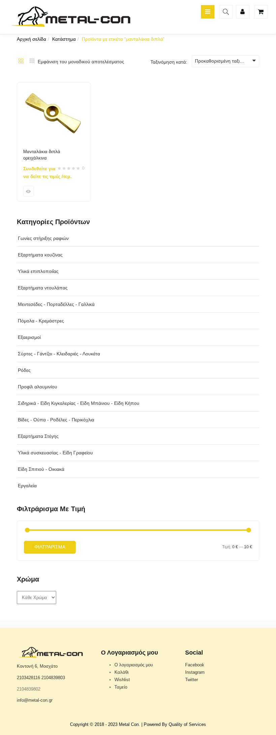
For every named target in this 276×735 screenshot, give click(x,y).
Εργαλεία (27, 485)
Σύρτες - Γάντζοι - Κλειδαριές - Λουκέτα (59, 353)
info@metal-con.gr (35, 700)
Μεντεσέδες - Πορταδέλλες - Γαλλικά (56, 304)
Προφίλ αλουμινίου (37, 386)
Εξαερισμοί (29, 337)
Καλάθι (121, 672)
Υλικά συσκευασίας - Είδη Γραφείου (55, 452)
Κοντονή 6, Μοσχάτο (37, 666)
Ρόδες (24, 370)
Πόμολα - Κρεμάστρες (41, 320)
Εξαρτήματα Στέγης (38, 436)
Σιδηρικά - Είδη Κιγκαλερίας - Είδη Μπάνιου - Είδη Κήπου (78, 403)
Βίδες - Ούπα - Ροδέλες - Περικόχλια (56, 419)
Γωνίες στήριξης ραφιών (43, 238)
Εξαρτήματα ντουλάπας (43, 287)
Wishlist (122, 679)
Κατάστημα (64, 39)
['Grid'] (21, 61)
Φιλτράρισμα (49, 547)
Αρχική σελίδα (31, 39)
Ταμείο (120, 687)
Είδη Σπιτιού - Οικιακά (41, 469)
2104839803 (53, 677)
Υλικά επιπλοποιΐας (38, 271)
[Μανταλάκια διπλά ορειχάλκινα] (54, 86)
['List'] (32, 61)
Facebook (194, 664)
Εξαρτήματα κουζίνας (40, 254)
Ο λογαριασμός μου (133, 664)
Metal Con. (129, 724)
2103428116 (28, 677)
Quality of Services (187, 724)
